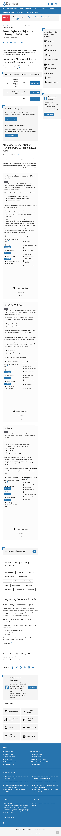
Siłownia (50, 73)
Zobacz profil (7, 247)
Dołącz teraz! (49, 114)
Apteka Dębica (36, 751)
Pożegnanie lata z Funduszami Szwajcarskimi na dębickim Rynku (16, 777)
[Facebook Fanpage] (48, 4)
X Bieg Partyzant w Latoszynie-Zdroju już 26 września (16, 781)
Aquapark (51, 55)
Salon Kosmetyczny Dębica (39, 759)
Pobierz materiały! (11, 135)
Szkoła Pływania (53, 82)
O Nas (23, 829)
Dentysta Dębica (9, 751)
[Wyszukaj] (56, 4)
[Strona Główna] (3, 9)
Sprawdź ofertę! (11, 119)
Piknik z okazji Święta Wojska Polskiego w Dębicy (16, 790)
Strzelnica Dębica (13, 711)
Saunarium (51, 64)
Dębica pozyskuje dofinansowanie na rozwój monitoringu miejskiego (16, 786)
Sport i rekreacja (19, 25)
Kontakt (34, 805)
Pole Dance (51, 46)
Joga (49, 77)
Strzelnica (50, 41)
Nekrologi (51, 8)
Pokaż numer (7, 258)
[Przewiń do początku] (57, 832)
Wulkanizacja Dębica (10, 761)
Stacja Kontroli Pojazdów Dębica (40, 761)
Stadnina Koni (52, 50)
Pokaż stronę (7, 494)
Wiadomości (9, 8)
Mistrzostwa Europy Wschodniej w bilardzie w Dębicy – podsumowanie (46, 786)
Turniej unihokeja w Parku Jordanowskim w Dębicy (45, 781)
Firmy (21, 8)
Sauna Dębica (31, 736)
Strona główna (6, 25)
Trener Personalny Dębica (12, 736)
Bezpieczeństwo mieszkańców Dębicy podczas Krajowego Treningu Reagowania (46, 777)
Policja (16, 8)
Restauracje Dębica (10, 764)
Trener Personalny (53, 68)
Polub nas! (32, 687)
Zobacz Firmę (35, 83)
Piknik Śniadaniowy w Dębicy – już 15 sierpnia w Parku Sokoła (46, 790)
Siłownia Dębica (31, 727)
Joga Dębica (12, 727)
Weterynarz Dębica (10, 756)
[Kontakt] (52, 4)
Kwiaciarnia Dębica (37, 754)
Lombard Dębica (9, 754)
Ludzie (36, 12)
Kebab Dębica (36, 764)
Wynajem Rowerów (53, 59)
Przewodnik (29, 12)
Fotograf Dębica (36, 756)
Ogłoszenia (28, 8)
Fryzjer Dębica (8, 759)
